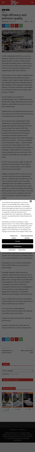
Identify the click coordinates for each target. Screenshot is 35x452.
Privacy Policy (22, 249)
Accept (17, 241)
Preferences (17, 246)
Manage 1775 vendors (13, 237)
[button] (31, 201)
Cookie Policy (12, 249)
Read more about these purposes (27, 237)
